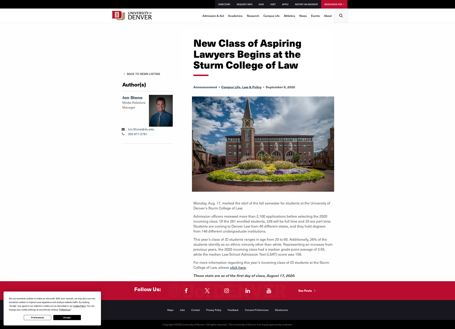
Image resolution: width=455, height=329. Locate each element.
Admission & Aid (213, 16)
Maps (170, 310)
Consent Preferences (257, 310)
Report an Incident (306, 4)
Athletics (289, 16)
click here (238, 267)
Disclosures (281, 310)
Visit (273, 4)
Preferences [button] (65, 310)
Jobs (182, 310)
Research (253, 16)
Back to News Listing (143, 74)
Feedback (233, 310)
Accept (67, 317)
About (328, 16)
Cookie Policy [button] (79, 306)
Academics (235, 16)
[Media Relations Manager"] (123, 129)
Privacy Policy (213, 310)
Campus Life (271, 16)
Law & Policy (252, 87)
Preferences (37, 317)
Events (315, 16)
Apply (285, 4)
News (303, 16)
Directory (224, 4)
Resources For (333, 4)
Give (261, 4)
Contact (195, 310)
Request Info (244, 4)
